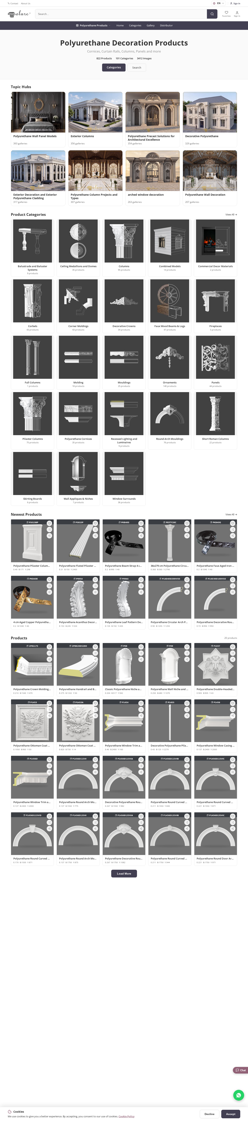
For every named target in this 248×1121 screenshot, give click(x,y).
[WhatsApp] (238, 1095)
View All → (231, 214)
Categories (135, 25)
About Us (25, 3)
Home (120, 25)
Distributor (166, 25)
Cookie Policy (126, 1116)
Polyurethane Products (93, 25)
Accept (230, 1114)
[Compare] (49, 529)
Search (136, 67)
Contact (14, 3)
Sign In (236, 3)
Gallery (151, 25)
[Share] (49, 535)
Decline (209, 1114)
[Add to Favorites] (49, 523)
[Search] (212, 14)
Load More (124, 873)
